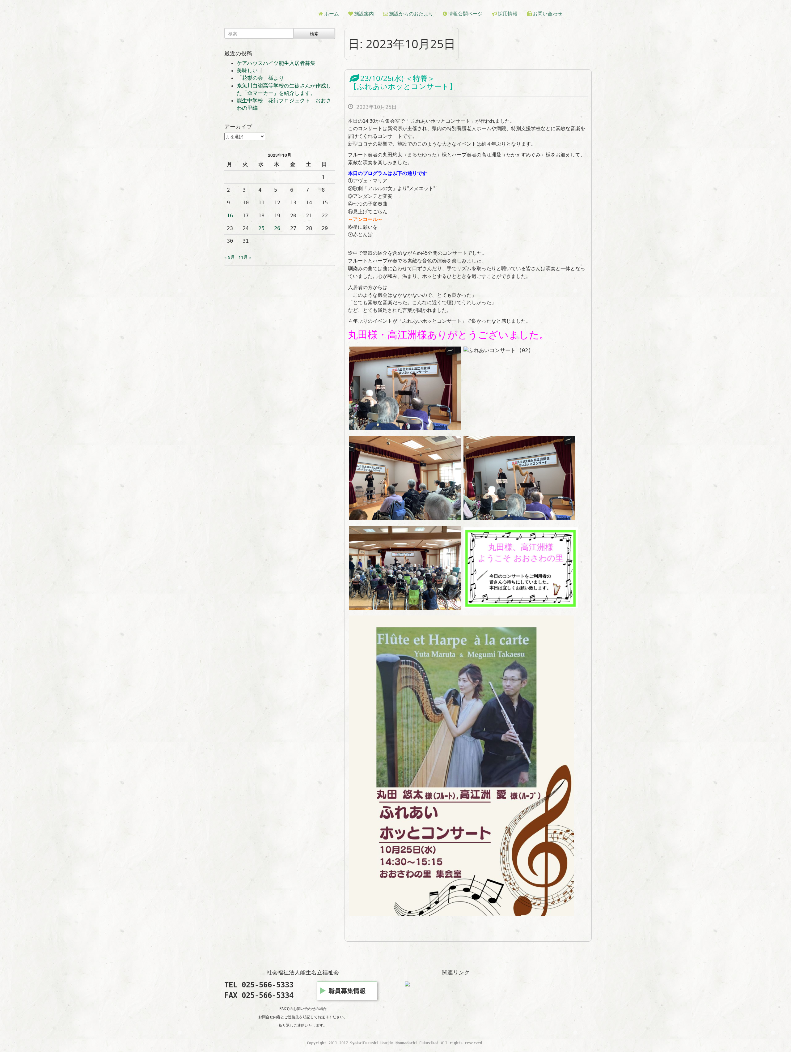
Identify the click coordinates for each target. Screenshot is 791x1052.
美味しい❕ (250, 70)
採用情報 (508, 14)
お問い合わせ (547, 14)
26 (277, 228)
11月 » (245, 257)
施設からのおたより (411, 14)
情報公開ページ (465, 14)
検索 (314, 33)
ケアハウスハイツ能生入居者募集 (276, 63)
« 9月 (229, 257)
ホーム (331, 14)
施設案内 (364, 14)
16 (230, 215)
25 (261, 228)
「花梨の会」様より (260, 78)
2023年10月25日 (375, 107)
